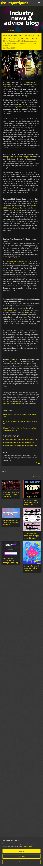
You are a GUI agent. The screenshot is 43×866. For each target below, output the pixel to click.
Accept (21, 851)
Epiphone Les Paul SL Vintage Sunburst (20, 157)
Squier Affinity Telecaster (15, 261)
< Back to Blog (8, 30)
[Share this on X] (39, 463)
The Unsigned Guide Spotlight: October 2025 (19, 442)
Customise (21, 856)
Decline (21, 862)
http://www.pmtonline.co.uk (12, 404)
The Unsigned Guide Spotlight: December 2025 (20, 439)
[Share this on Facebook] (36, 463)
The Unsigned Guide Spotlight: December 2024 (20, 445)
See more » (37, 477)
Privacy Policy (27, 846)
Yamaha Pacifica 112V (14, 361)
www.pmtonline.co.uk (20, 107)
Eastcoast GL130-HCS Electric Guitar (16, 310)
